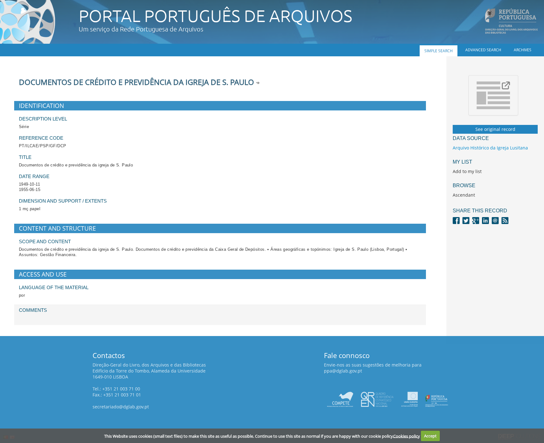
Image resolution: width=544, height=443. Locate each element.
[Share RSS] (505, 220)
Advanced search (483, 50)
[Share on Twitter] (465, 220)
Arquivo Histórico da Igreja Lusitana (490, 148)
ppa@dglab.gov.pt (343, 371)
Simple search (438, 50)
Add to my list (467, 171)
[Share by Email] (495, 220)
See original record (495, 129)
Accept (430, 436)
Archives (522, 50)
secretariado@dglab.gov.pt (121, 407)
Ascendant (464, 195)
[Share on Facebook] (456, 220)
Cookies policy (406, 436)
